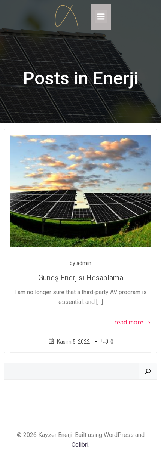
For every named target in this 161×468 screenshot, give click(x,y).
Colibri (80, 444)
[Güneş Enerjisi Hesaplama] (80, 190)
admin (83, 263)
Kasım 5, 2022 (73, 342)
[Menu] (101, 16)
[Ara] (148, 371)
